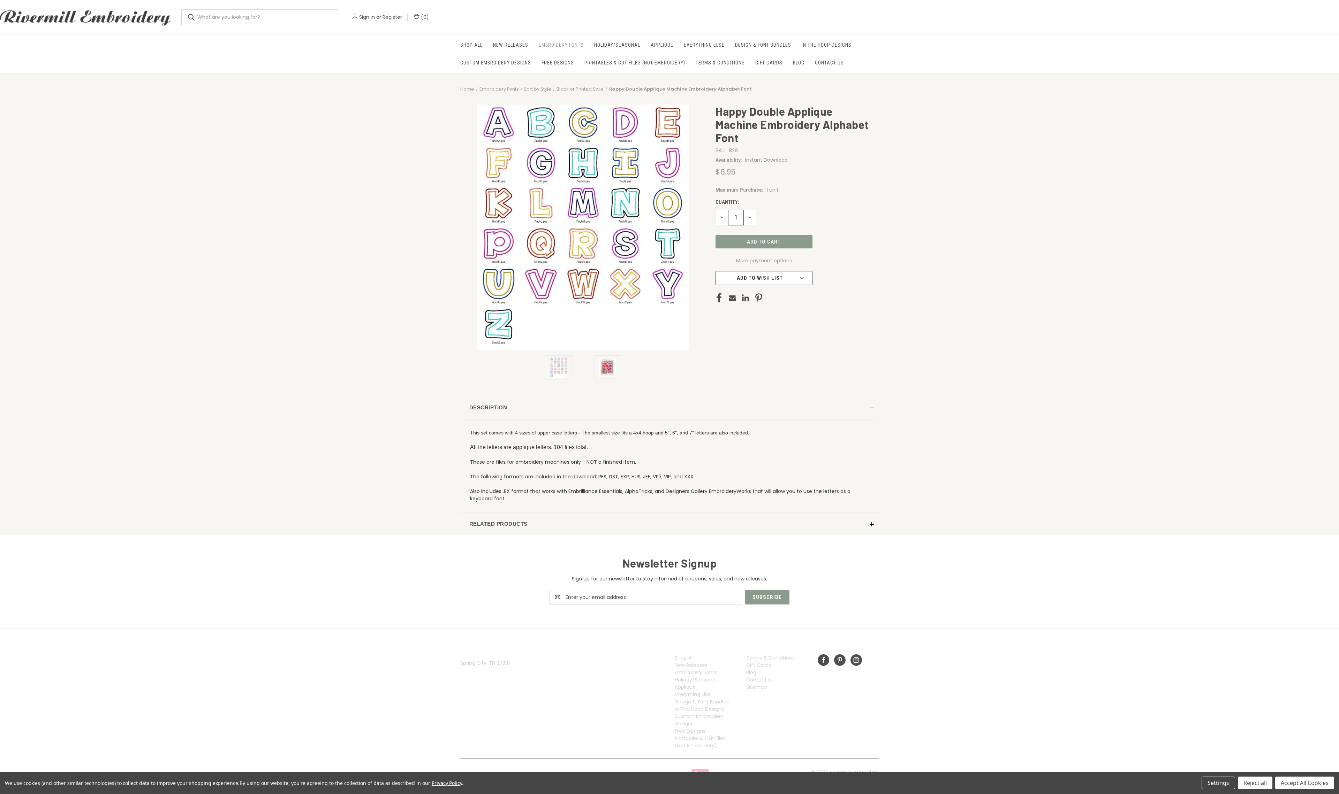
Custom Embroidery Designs (495, 62)
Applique (662, 45)
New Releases (510, 45)
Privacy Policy (447, 783)
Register (392, 17)
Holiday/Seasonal (617, 45)
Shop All (471, 45)
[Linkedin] (745, 298)
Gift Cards (768, 62)
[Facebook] (719, 298)
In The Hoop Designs (827, 45)
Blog (798, 62)
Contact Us (829, 62)
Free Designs (558, 62)
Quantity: (727, 202)
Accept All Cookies (1305, 783)
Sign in (367, 17)
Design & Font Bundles (763, 45)
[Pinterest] (758, 298)
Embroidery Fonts (561, 45)
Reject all (1255, 783)
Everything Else (704, 45)
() (424, 17)
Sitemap (756, 687)
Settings (1218, 783)
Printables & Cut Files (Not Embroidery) (634, 62)
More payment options (764, 260)
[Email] (732, 298)
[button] (669, 407)
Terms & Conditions (720, 62)
